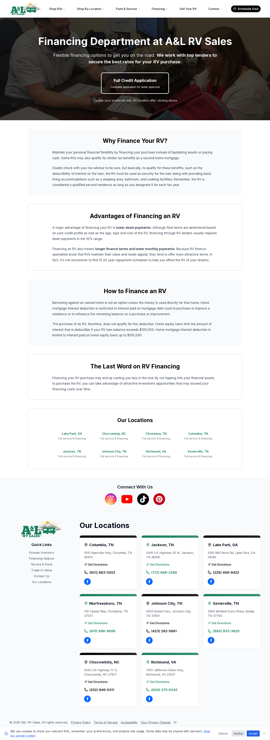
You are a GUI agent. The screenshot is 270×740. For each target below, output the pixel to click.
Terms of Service (106, 722)
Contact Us (41, 576)
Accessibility (129, 722)
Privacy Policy (81, 722)
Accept (253, 733)
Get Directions (97, 564)
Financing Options (41, 558)
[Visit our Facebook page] (87, 581)
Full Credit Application (135, 83)
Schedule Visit (248, 9)
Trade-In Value (41, 570)
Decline (238, 733)
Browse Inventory (41, 552)
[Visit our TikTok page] (143, 499)
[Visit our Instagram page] (111, 499)
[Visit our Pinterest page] (159, 499)
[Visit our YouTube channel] (127, 499)
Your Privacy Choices (156, 722)
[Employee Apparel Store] (175, 722)
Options (223, 733)
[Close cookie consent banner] (264, 733)
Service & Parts (41, 564)
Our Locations (41, 582)
